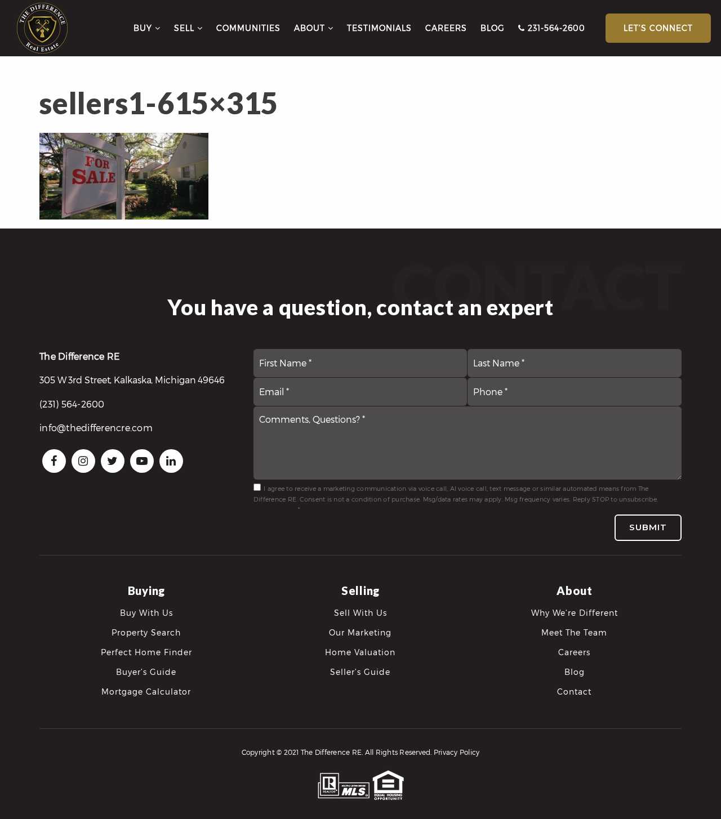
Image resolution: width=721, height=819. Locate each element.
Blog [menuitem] (492, 28)
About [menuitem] (311, 28)
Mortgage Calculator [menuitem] (146, 691)
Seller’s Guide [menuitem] (360, 672)
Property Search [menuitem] (146, 632)
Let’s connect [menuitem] (658, 28)
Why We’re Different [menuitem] (574, 612)
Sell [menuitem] (185, 28)
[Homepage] (42, 28)
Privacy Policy (274, 509)
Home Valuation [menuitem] (360, 652)
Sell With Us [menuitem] (360, 612)
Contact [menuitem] (574, 691)
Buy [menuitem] (144, 28)
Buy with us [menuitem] (146, 612)
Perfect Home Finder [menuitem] (146, 652)
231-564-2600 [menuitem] (555, 28)
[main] (360, 110)
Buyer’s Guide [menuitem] (146, 672)
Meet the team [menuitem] (574, 632)
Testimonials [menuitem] (379, 28)
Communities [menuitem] (248, 28)
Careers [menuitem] (446, 28)
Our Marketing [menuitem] (360, 632)
